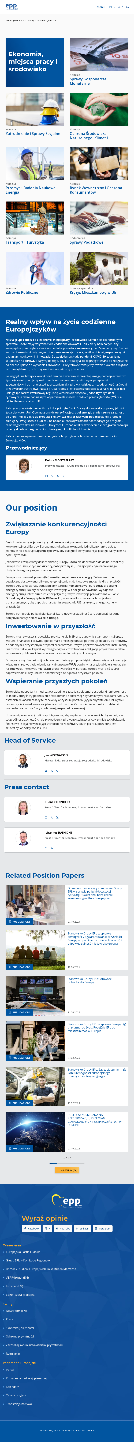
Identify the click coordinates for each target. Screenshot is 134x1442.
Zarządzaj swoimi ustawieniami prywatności (34, 1345)
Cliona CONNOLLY (57, 802)
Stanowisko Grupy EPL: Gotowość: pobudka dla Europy (90, 980)
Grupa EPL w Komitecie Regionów (28, 1260)
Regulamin (13, 1353)
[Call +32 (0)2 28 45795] (52, 475)
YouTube (65, 1228)
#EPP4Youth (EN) (17, 1277)
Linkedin (84, 1228)
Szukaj (125, 7)
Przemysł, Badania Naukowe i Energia (31, 190)
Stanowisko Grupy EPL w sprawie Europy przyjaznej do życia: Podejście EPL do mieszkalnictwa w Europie (94, 1028)
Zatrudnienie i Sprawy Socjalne (33, 133)
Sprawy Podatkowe (86, 242)
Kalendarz (12, 1387)
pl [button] (111, 7)
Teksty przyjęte (16, 1395)
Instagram (104, 1228)
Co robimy (28, 20)
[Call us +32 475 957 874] (51, 817)
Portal (10, 1370)
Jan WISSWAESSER (57, 755)
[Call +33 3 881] (57, 770)
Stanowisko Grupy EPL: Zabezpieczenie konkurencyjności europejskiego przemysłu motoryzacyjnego (93, 1073)
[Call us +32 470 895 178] (51, 848)
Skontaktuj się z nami (20, 1328)
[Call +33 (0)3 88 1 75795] (57, 475)
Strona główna (13, 20)
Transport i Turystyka (25, 242)
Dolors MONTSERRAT (59, 460)
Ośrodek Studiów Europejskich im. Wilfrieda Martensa (41, 1269)
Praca (9, 1319)
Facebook (33, 1228)
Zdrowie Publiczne (22, 292)
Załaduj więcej (69, 1170)
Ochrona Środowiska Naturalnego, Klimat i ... (90, 135)
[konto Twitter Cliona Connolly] (57, 817)
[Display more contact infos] (63, 475)
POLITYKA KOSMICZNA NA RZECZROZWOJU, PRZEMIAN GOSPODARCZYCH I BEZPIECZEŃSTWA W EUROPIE (95, 1120)
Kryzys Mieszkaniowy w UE (93, 292)
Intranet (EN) (14, 1286)
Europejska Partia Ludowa (23, 1252)
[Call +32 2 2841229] (51, 770)
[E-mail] (46, 475)
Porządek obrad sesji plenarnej (26, 1378)
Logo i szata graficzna (20, 1295)
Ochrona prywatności (20, 1336)
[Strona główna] (12, 7)
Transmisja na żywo (19, 1404)
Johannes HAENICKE (58, 833)
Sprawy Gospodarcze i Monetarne (89, 81)
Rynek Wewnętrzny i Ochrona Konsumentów (96, 190)
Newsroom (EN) (16, 1311)
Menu (101, 7)
